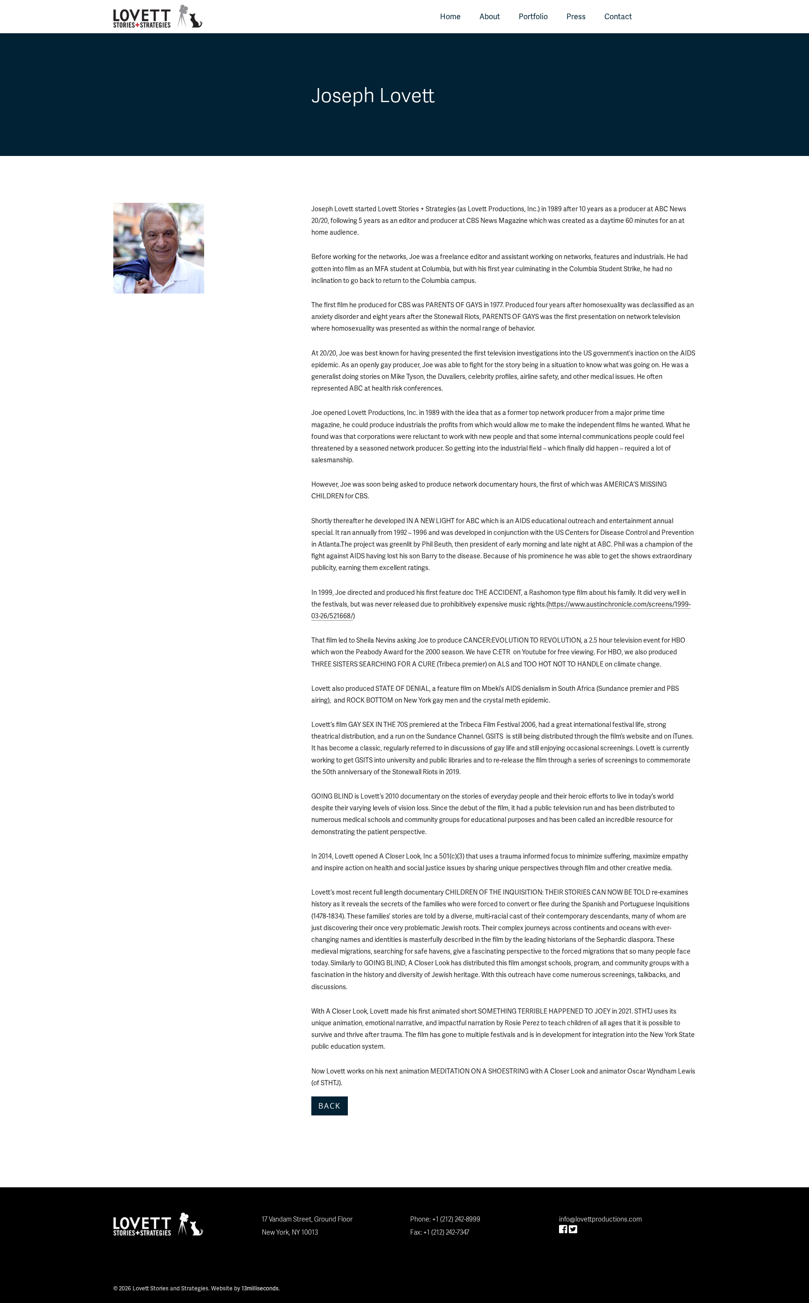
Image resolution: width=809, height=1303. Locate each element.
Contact (618, 16)
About (489, 16)
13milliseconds (260, 1288)
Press (576, 16)
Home (450, 16)
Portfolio (533, 16)
